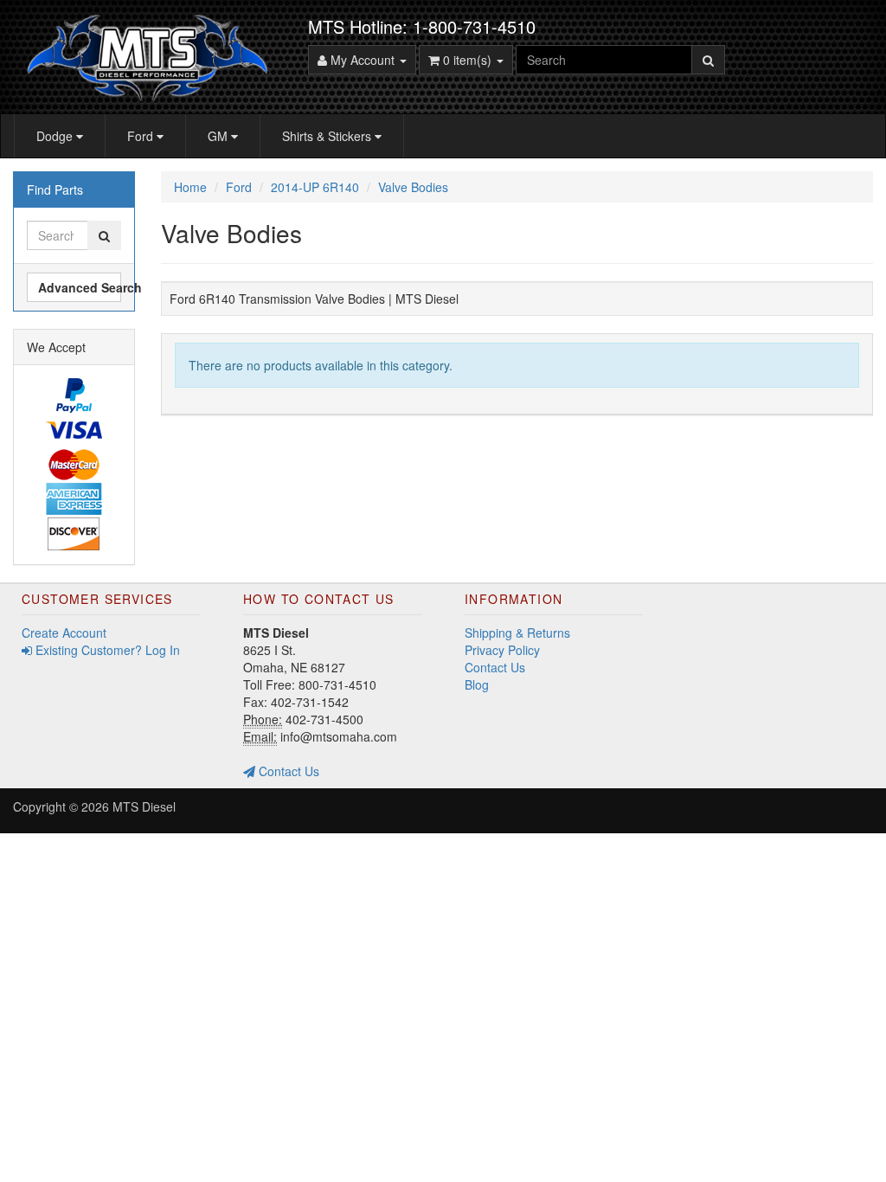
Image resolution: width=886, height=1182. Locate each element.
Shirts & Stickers (328, 136)
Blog (477, 684)
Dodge (56, 136)
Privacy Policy (502, 649)
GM (219, 136)
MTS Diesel (144, 806)
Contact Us (287, 771)
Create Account (64, 632)
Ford (142, 136)
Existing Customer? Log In (106, 649)
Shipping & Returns (517, 632)
